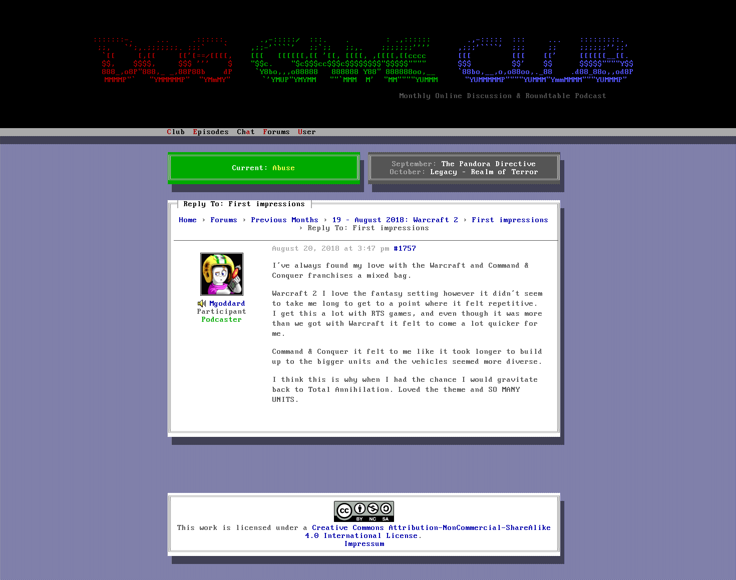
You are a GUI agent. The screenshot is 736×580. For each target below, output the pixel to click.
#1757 (405, 249)
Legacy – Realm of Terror (485, 172)
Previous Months (285, 220)
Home (188, 220)
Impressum (364, 544)
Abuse (284, 168)
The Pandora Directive (489, 164)
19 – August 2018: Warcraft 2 (395, 220)
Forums (224, 220)
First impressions (510, 220)
